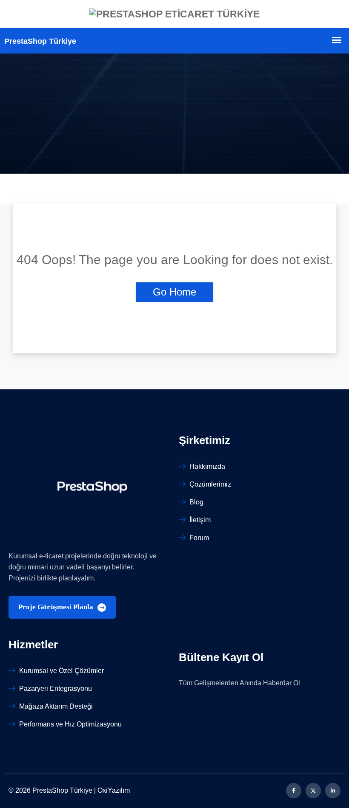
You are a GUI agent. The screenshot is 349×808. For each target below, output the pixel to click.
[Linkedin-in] (332, 790)
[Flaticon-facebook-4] (293, 790)
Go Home (174, 292)
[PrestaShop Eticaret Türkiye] (174, 14)
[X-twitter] (313, 790)
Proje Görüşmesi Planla (56, 607)
